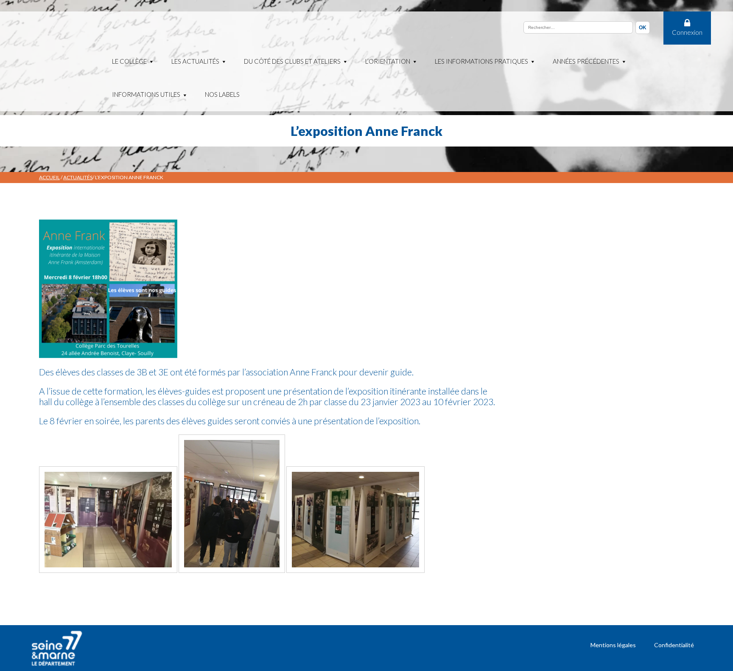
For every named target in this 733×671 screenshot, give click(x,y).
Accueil (49, 177)
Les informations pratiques (481, 61)
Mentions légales (613, 644)
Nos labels (222, 94)
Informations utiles (146, 94)
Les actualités (195, 61)
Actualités (77, 177)
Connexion (687, 32)
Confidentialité (674, 644)
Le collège (129, 61)
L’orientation (387, 61)
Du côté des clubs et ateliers (292, 61)
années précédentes (586, 61)
